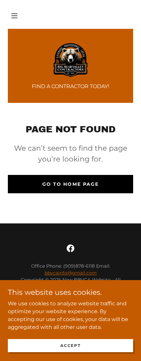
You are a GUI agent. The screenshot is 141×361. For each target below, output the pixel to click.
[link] (70, 60)
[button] (14, 15)
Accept (70, 345)
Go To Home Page (70, 184)
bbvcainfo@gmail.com (71, 273)
